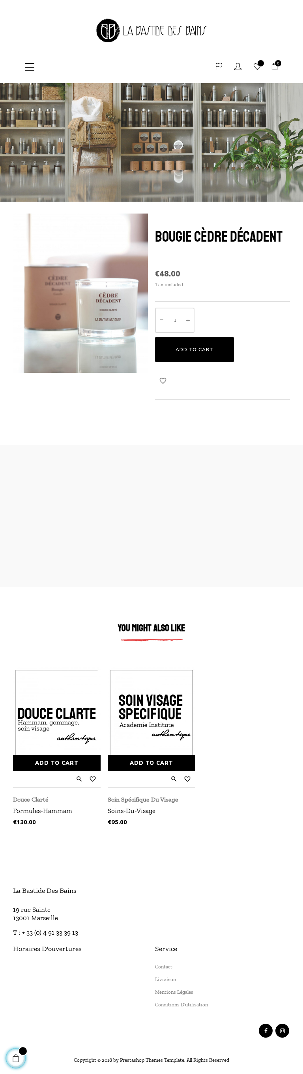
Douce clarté (31, 799)
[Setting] (218, 67)
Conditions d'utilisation (181, 1005)
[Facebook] (266, 1031)
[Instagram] (282, 1031)
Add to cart (194, 349)
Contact (163, 967)
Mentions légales (174, 992)
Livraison (165, 979)
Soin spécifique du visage (143, 799)
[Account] (237, 67)
